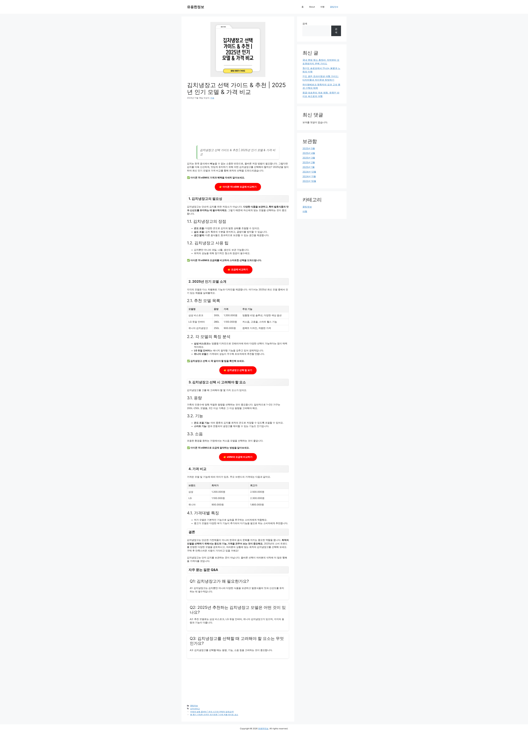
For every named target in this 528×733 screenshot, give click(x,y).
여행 (322, 6)
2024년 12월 (309, 171)
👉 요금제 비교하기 (238, 269)
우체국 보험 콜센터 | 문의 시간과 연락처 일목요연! (212, 711)
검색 (304, 23)
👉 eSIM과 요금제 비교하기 (237, 457)
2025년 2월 (308, 162)
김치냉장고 (195, 708)
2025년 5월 (308, 148)
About (312, 6)
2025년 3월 (308, 157)
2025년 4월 (308, 153)
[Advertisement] (238, 123)
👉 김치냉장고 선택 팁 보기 (238, 370)
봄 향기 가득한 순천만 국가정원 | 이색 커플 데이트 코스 (214, 714)
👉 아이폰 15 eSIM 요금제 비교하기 (238, 186)
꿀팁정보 (334, 6)
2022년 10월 (309, 181)
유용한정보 (195, 7)
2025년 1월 (308, 167)
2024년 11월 (309, 176)
